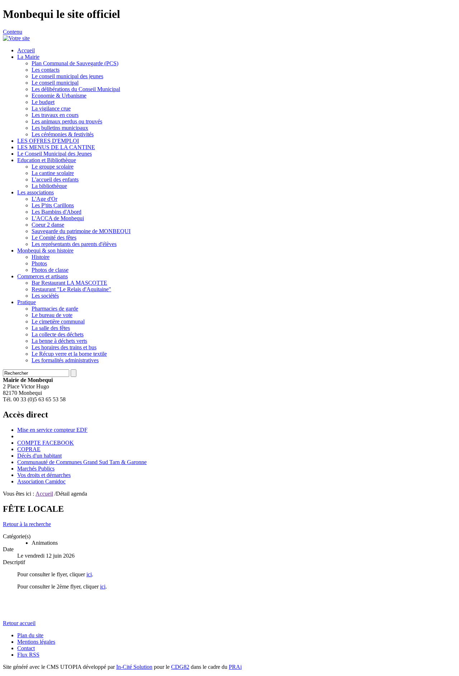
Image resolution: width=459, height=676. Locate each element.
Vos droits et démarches (44, 475)
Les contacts (46, 70)
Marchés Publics (36, 468)
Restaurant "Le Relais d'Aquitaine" (71, 289)
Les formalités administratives (65, 360)
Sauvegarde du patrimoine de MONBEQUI (81, 231)
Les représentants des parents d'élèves (74, 244)
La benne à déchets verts (59, 341)
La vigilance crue (51, 108)
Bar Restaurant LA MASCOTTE (69, 283)
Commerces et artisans (42, 276)
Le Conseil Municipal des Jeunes (54, 154)
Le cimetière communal (58, 321)
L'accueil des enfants (55, 179)
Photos (39, 263)
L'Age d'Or (44, 199)
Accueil (26, 50)
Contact (26, 648)
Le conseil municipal (55, 83)
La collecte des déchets (58, 334)
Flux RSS (28, 655)
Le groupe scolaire (53, 167)
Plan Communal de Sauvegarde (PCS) (75, 63)
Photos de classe (50, 270)
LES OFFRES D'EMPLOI (48, 141)
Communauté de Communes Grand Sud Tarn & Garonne (82, 462)
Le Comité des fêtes (54, 238)
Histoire (40, 257)
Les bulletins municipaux (60, 128)
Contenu (12, 32)
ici (89, 574)
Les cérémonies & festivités (63, 134)
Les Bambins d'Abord (56, 212)
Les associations (35, 192)
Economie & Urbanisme (59, 96)
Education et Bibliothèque (46, 160)
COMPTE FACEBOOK (45, 443)
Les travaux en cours (55, 115)
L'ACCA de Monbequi (58, 218)
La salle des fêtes (51, 328)
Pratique (26, 302)
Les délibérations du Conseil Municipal (76, 89)
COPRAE (29, 449)
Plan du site (30, 635)
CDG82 (180, 667)
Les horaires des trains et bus (64, 347)
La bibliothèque (49, 186)
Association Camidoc (41, 481)
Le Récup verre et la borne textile (69, 354)
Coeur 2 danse (48, 225)
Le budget (43, 102)
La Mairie (28, 57)
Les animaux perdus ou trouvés (67, 121)
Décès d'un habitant (39, 456)
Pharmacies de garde (55, 309)
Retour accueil (19, 623)
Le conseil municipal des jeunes (67, 76)
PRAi (235, 667)
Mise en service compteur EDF (52, 430)
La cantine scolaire (53, 173)
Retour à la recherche (27, 524)
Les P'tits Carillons (53, 205)
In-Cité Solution (134, 667)
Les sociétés (45, 296)
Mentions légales (36, 642)
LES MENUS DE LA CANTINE (56, 147)
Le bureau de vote (52, 315)
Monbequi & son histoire (45, 250)
